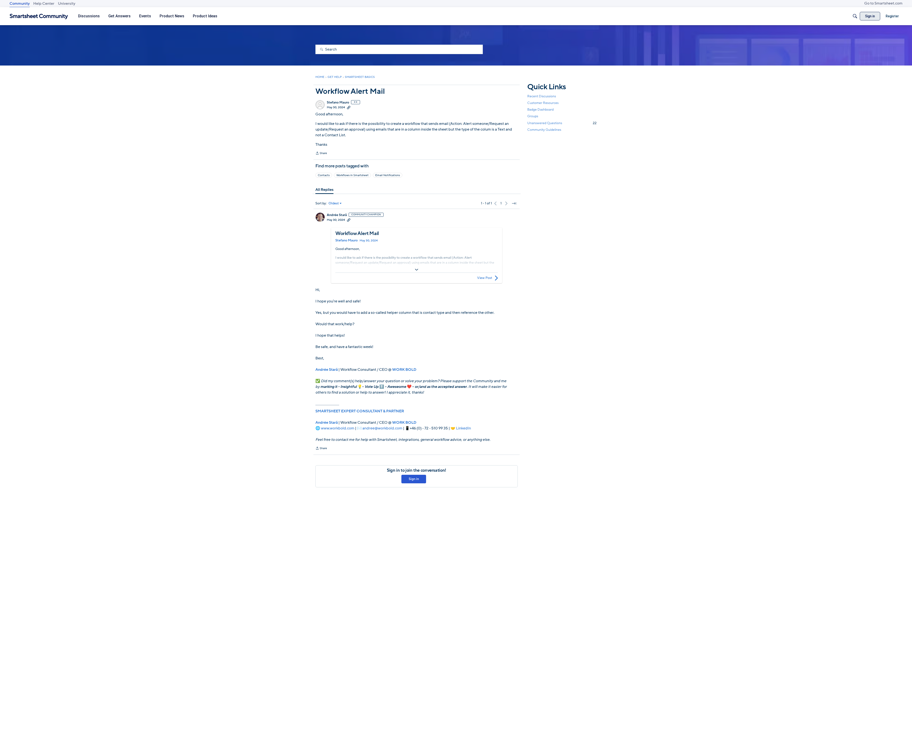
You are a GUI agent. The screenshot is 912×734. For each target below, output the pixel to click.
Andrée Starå (337, 215)
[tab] (324, 190)
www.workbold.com (337, 428)
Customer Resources (543, 103)
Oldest (333, 203)
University (66, 3)
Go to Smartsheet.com (883, 3)
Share (321, 153)
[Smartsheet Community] (39, 16)
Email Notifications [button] (387, 175)
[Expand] (416, 270)
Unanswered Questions (562, 123)
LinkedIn (463, 428)
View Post (484, 278)
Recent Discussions (541, 96)
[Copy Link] (349, 107)
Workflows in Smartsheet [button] (352, 175)
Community (20, 3)
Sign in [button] (414, 479)
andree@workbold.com (382, 428)
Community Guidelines (544, 129)
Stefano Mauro (338, 102)
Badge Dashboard (540, 109)
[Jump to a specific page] (514, 203)
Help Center (43, 3)
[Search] (855, 16)
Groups (532, 116)
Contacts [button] (324, 175)
